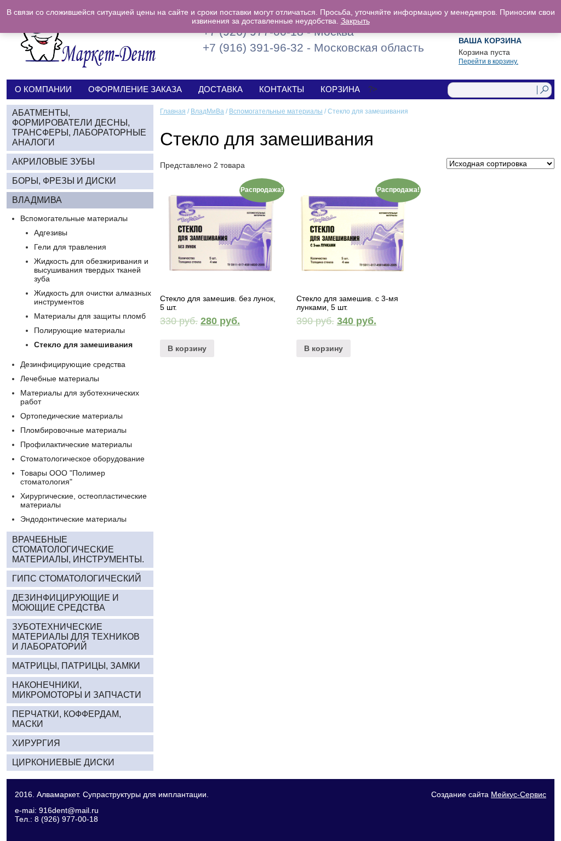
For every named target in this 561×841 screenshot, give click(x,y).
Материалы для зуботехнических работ (79, 397)
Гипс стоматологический (76, 578)
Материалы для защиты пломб (90, 316)
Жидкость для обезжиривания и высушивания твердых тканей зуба (91, 270)
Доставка (220, 89)
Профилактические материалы (76, 444)
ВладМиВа (207, 111)
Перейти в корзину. (488, 61)
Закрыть (355, 20)
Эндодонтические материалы (73, 519)
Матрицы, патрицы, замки (76, 665)
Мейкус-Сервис (518, 794)
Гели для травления (70, 246)
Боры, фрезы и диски (64, 180)
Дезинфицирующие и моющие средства (65, 602)
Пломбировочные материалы (73, 430)
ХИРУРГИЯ (36, 743)
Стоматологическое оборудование (82, 458)
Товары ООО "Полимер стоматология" (62, 477)
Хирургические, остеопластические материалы (83, 500)
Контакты (281, 89)
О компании (43, 89)
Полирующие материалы (79, 330)
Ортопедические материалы (71, 415)
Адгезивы (50, 232)
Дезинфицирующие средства (72, 364)
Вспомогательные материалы (276, 111)
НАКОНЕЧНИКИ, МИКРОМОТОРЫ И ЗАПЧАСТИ (76, 689)
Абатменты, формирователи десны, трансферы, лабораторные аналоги (79, 127)
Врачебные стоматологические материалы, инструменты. (78, 549)
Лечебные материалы (59, 378)
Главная (173, 111)
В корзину (187, 348)
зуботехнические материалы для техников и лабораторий (76, 636)
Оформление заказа (135, 89)
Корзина (340, 89)
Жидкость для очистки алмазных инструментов (92, 297)
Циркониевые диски (63, 762)
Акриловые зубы (53, 161)
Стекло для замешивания (83, 344)
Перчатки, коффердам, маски (66, 719)
